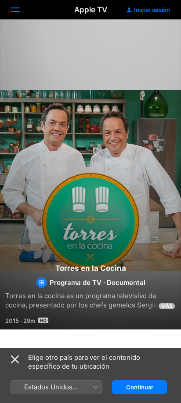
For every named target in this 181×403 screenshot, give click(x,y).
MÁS (166, 306)
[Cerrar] (15, 359)
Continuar (139, 387)
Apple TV (90, 9)
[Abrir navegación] (20, 9)
